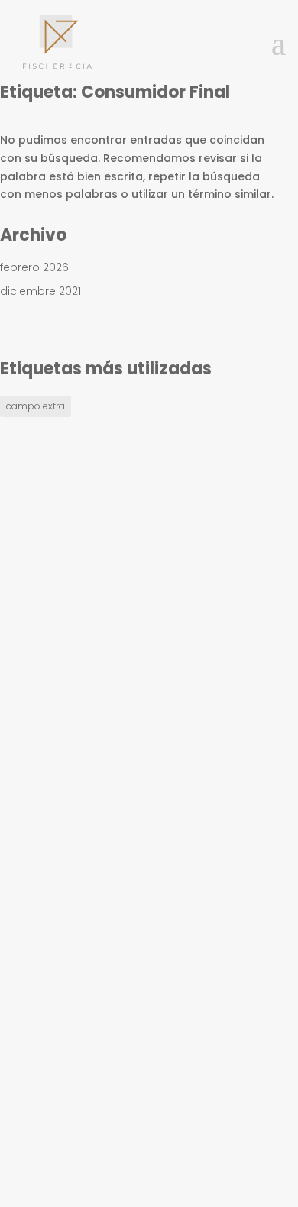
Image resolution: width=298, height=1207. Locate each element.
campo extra (35, 406)
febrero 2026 (34, 267)
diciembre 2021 (40, 291)
